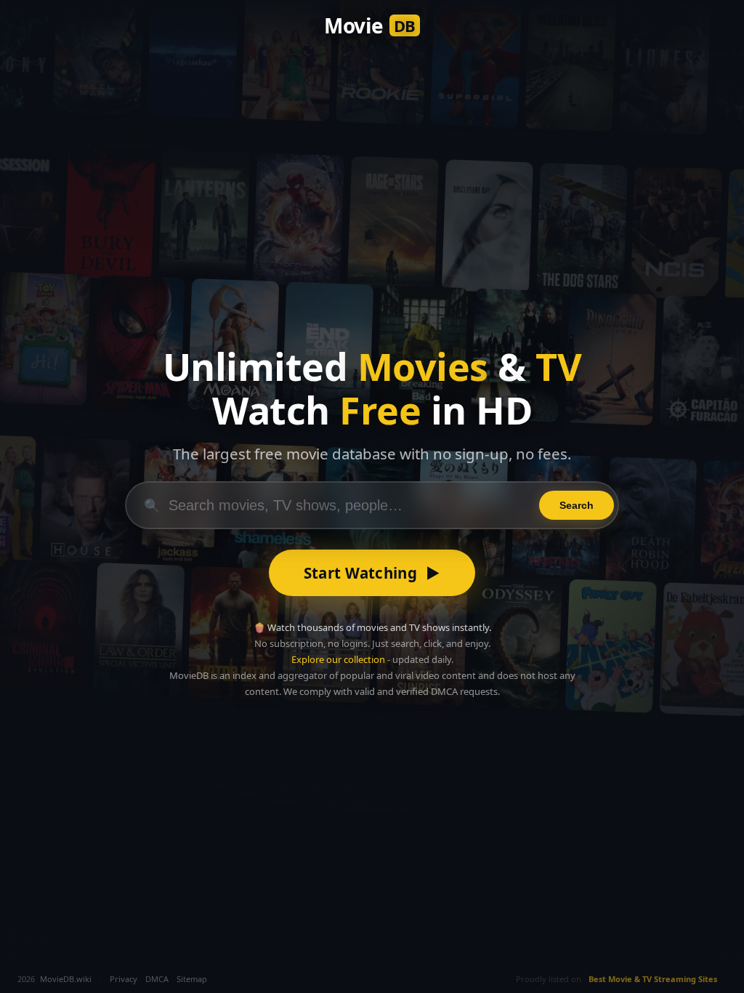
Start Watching (372, 573)
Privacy (123, 978)
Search (576, 505)
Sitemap (192, 978)
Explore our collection (338, 659)
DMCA (157, 978)
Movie (370, 25)
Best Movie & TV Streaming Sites (653, 978)
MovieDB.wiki (66, 978)
